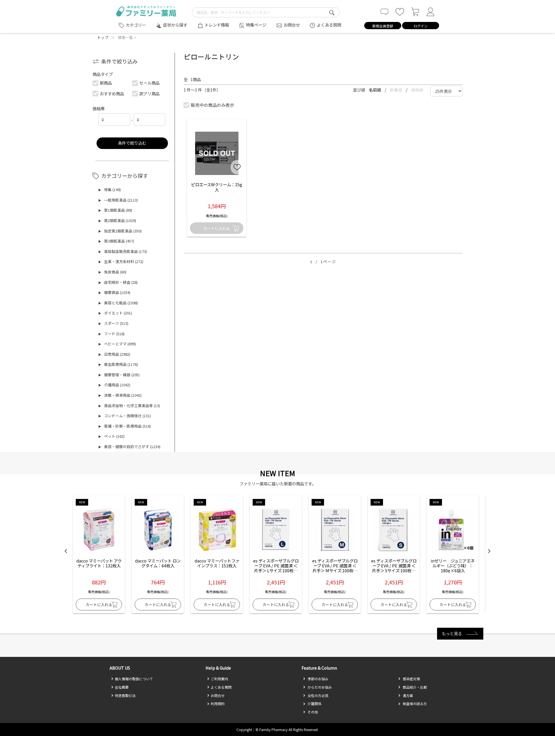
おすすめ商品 (112, 93)
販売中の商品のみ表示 (212, 105)
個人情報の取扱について (134, 678)
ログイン (421, 25)
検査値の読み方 (414, 703)
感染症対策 (411, 678)
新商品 (106, 83)
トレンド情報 (217, 25)
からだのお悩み (319, 687)
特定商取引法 (125, 695)
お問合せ (292, 25)
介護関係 (314, 703)
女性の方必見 (317, 695)
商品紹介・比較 (414, 687)
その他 (312, 711)
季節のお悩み (317, 678)
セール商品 (149, 83)
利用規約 (218, 703)
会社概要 (122, 687)
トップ (102, 37)
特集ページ (256, 25)
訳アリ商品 (149, 93)
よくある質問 (329, 25)
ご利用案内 (219, 678)
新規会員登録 (382, 25)
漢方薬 (407, 695)
